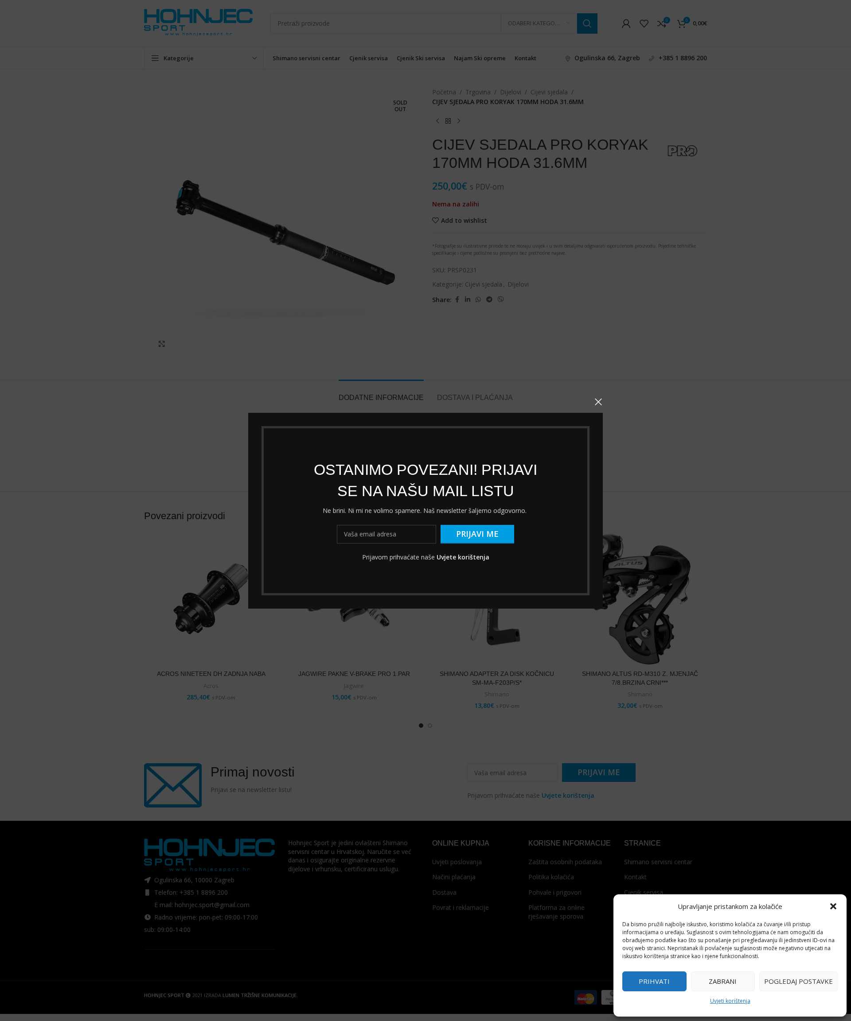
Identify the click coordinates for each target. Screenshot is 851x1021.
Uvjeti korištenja (730, 1001)
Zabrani (723, 981)
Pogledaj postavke (798, 981)
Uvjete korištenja (463, 556)
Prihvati (654, 981)
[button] (833, 906)
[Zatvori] (598, 402)
